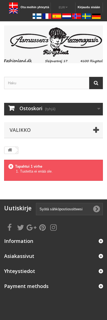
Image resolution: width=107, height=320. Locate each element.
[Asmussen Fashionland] (53, 44)
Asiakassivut (19, 256)
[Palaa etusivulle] (10, 150)
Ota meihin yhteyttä (35, 7)
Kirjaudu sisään (89, 7)
